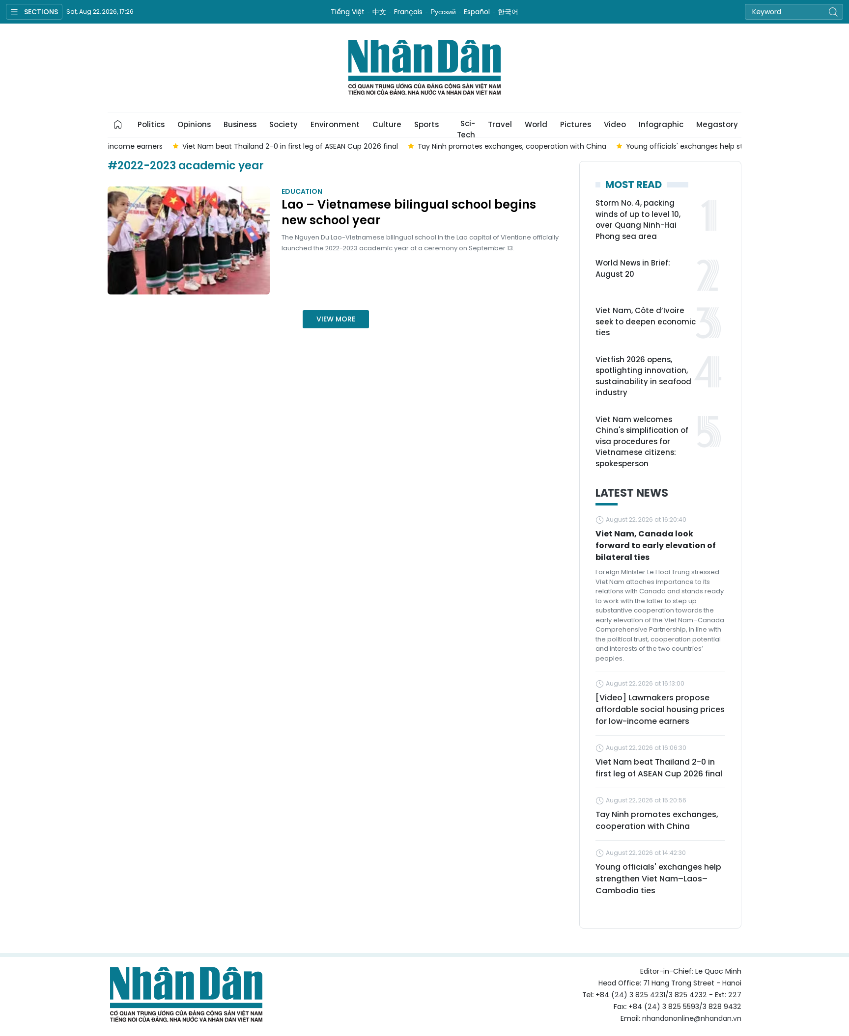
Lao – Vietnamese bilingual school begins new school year (409, 212)
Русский (443, 12)
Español (477, 12)
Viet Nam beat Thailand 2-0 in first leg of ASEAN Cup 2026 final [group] (230, 146)
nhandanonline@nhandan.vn (691, 1018)
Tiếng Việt (348, 12)
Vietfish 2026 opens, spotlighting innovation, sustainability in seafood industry (643, 376)
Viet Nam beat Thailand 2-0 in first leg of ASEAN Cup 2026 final (658, 767)
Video (615, 124)
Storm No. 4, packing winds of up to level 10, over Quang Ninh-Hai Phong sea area (637, 219)
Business (240, 124)
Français (408, 12)
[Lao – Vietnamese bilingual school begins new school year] (189, 240)
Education (302, 191)
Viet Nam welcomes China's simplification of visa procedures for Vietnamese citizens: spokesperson (641, 441)
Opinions (194, 124)
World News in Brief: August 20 (632, 268)
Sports (426, 124)
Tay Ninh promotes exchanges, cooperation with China (656, 820)
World (536, 124)
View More (335, 319)
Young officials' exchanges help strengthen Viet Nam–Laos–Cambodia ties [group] (694, 146)
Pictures (575, 124)
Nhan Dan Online (424, 67)
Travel (500, 124)
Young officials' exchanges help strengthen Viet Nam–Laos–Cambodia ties (658, 878)
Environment (335, 124)
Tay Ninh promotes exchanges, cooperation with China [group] (451, 146)
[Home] (118, 124)
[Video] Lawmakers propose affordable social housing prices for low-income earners (660, 709)
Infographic (661, 124)
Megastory (717, 124)
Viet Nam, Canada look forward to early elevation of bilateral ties (655, 545)
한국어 (508, 12)
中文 (379, 12)
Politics (151, 124)
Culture (386, 124)
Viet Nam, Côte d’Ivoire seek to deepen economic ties (645, 321)
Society (283, 124)
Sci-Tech (466, 127)
